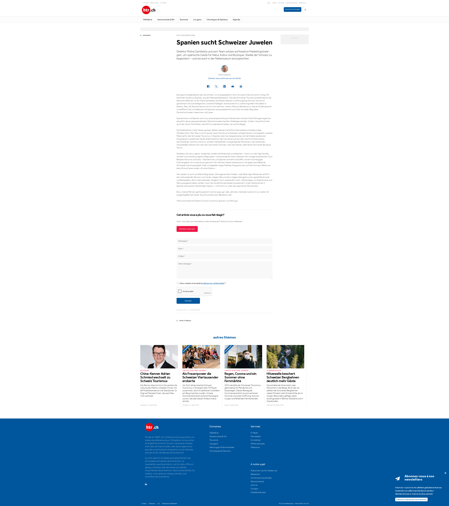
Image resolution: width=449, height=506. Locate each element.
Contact (254, 488)
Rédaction (255, 474)
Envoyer (188, 300)
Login (268, 3)
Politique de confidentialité (169, 503)
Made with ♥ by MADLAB (302, 503)
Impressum (152, 503)
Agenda (236, 19)
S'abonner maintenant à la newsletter (411, 499)
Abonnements (257, 481)
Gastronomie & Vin (165, 19)
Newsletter (281, 3)
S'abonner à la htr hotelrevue (264, 470)
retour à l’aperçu (185, 320)
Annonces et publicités (261, 478)
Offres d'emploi (154, 3)
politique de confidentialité (213, 283)
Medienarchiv (302, 3)
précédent (147, 35)
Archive (254, 485)
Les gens (197, 19)
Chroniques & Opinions (217, 19)
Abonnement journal (291, 3)
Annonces (146, 3)
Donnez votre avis (187, 228)
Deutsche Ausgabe (292, 9)
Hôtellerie (147, 19)
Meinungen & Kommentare (222, 447)
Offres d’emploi (258, 443)
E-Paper (274, 3)
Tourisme (184, 19)
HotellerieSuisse (258, 492)
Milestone (255, 447)
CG (159, 503)
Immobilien (163, 3)
